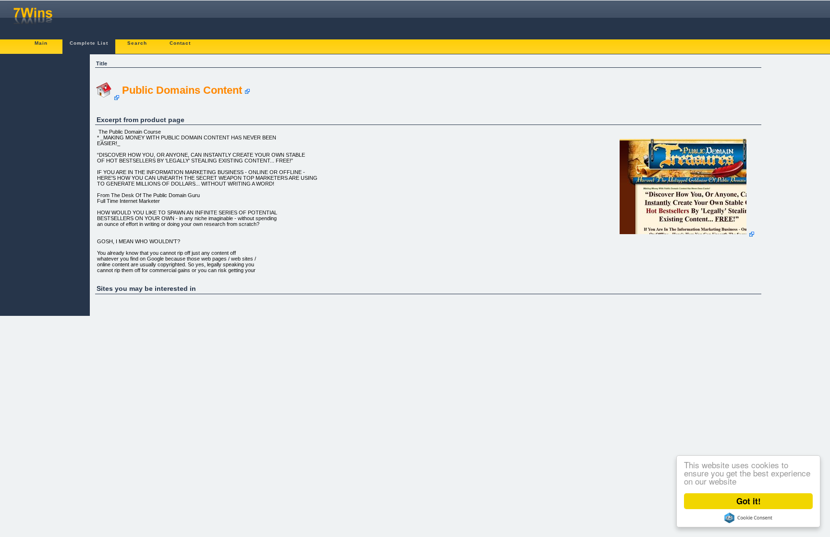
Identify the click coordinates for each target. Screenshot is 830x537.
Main (41, 43)
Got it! (748, 501)
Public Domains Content (182, 90)
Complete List (89, 43)
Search (137, 43)
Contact (180, 43)
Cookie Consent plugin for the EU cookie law (748, 517)
